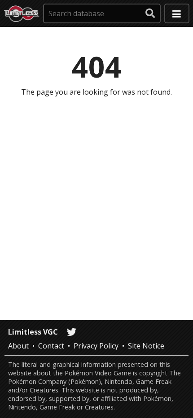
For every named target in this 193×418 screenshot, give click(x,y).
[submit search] (150, 13)
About (18, 346)
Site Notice (146, 346)
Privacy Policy (96, 346)
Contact (51, 346)
